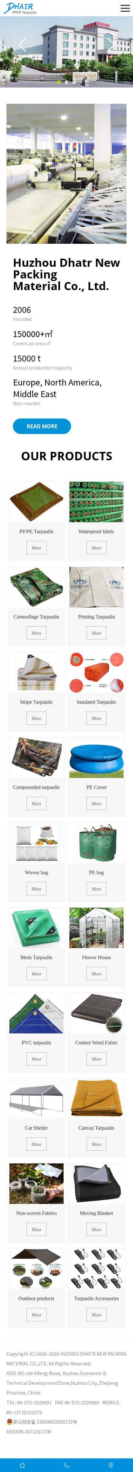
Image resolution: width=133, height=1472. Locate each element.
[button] (59, 82)
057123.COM (38, 1431)
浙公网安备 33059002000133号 (45, 1422)
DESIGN (14, 1431)
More (36, 548)
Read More (42, 426)
